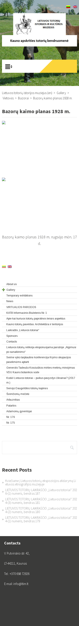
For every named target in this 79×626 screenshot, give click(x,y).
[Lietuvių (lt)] (68, 7)
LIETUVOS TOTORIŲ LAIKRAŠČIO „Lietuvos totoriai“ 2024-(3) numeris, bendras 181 (41, 501)
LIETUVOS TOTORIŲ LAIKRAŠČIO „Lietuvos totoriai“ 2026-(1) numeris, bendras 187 (41, 492)
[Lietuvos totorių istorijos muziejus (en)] (39, 24)
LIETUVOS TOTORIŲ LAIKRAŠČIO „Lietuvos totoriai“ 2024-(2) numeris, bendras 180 (41, 510)
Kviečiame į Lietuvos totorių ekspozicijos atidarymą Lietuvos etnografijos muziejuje (40, 482)
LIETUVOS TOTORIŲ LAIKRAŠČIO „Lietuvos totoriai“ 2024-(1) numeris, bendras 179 (41, 519)
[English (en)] (75, 7)
